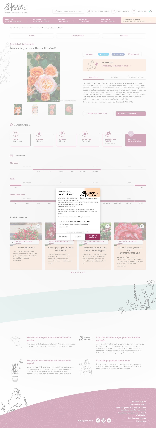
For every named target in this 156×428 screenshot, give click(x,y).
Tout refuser (63, 236)
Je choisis (78, 236)
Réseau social (64, 227)
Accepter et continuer (93, 236)
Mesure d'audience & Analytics (80, 224)
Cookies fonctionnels (66, 224)
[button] (6, 423)
